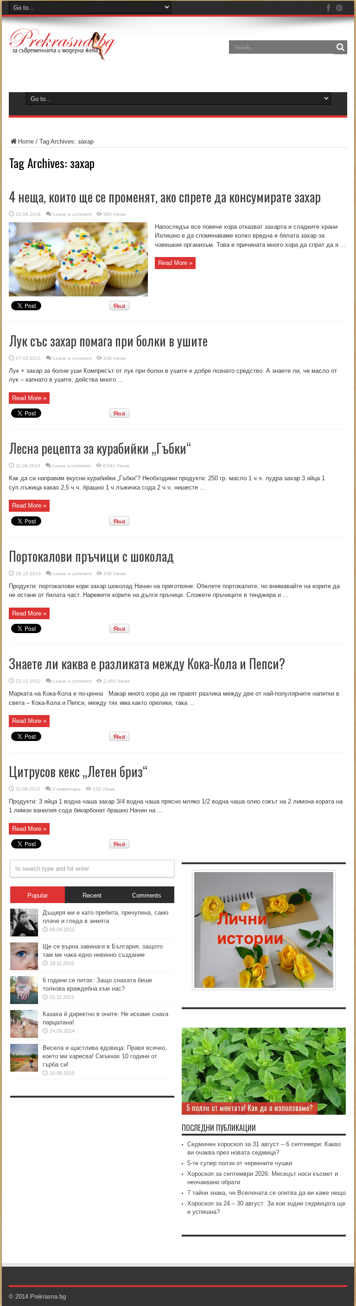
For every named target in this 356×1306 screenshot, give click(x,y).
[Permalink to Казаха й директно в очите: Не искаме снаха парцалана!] (24, 1035)
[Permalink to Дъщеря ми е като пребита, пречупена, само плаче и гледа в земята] (24, 934)
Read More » (175, 262)
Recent (92, 895)
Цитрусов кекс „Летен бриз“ (78, 771)
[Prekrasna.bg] (63, 54)
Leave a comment (72, 214)
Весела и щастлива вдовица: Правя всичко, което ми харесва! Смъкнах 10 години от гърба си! (105, 1056)
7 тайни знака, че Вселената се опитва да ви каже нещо (266, 1192)
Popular (37, 895)
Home (26, 141)
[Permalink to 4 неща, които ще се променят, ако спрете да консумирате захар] (78, 294)
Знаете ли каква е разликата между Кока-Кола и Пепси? (147, 663)
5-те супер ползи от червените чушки (239, 1163)
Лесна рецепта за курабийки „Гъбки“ (100, 448)
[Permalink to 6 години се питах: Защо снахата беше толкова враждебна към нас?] (24, 1001)
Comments (146, 895)
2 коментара (66, 788)
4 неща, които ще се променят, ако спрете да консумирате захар (165, 196)
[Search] (340, 47)
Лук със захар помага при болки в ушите (108, 340)
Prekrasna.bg (48, 1296)
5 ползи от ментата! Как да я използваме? (249, 1107)
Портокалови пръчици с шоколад (91, 555)
